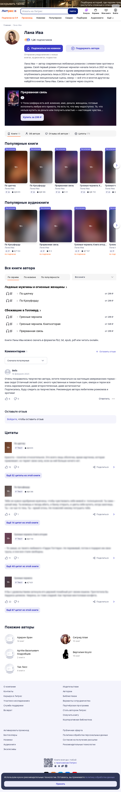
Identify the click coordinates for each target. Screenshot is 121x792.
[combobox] (44, 11)
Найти (73, 11)
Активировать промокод (16, 730)
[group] (60, 372)
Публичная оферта (73, 730)
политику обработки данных (100, 777)
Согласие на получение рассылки (80, 739)
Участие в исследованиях (17, 700)
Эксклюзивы (10, 749)
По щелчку (10, 185)
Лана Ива (9, 188)
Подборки (82, 18)
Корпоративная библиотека (77, 719)
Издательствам (71, 686)
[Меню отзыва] (113, 398)
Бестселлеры (10, 735)
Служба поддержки (13, 705)
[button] (114, 467)
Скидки (69, 18)
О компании (10, 686)
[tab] (14, 133)
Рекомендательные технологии (79, 744)
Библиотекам (70, 696)
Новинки (40, 18)
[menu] (94, 277)
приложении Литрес (66, 762)
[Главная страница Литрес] (9, 11)
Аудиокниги (97, 18)
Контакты (8, 691)
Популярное (55, 18)
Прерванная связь (34, 92)
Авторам (67, 691)
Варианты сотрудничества (76, 700)
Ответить (104, 398)
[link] (56, 370)
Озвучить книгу (71, 715)
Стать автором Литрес (74, 710)
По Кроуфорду (37, 185)
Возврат (8, 710)
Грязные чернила (30, 317)
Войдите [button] (12, 419)
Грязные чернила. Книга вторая (91, 185)
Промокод (27, 18)
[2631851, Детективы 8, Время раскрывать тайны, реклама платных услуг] (60, 3)
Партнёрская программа (76, 705)
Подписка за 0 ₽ (10, 18)
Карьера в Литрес (13, 696)
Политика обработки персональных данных (85, 735)
